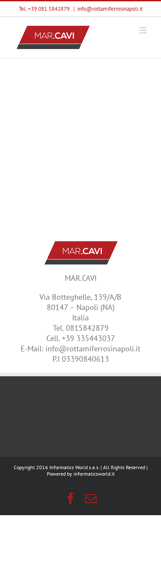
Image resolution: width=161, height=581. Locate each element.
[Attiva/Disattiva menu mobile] (143, 30)
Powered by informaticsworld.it (81, 473)
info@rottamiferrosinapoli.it (110, 8)
